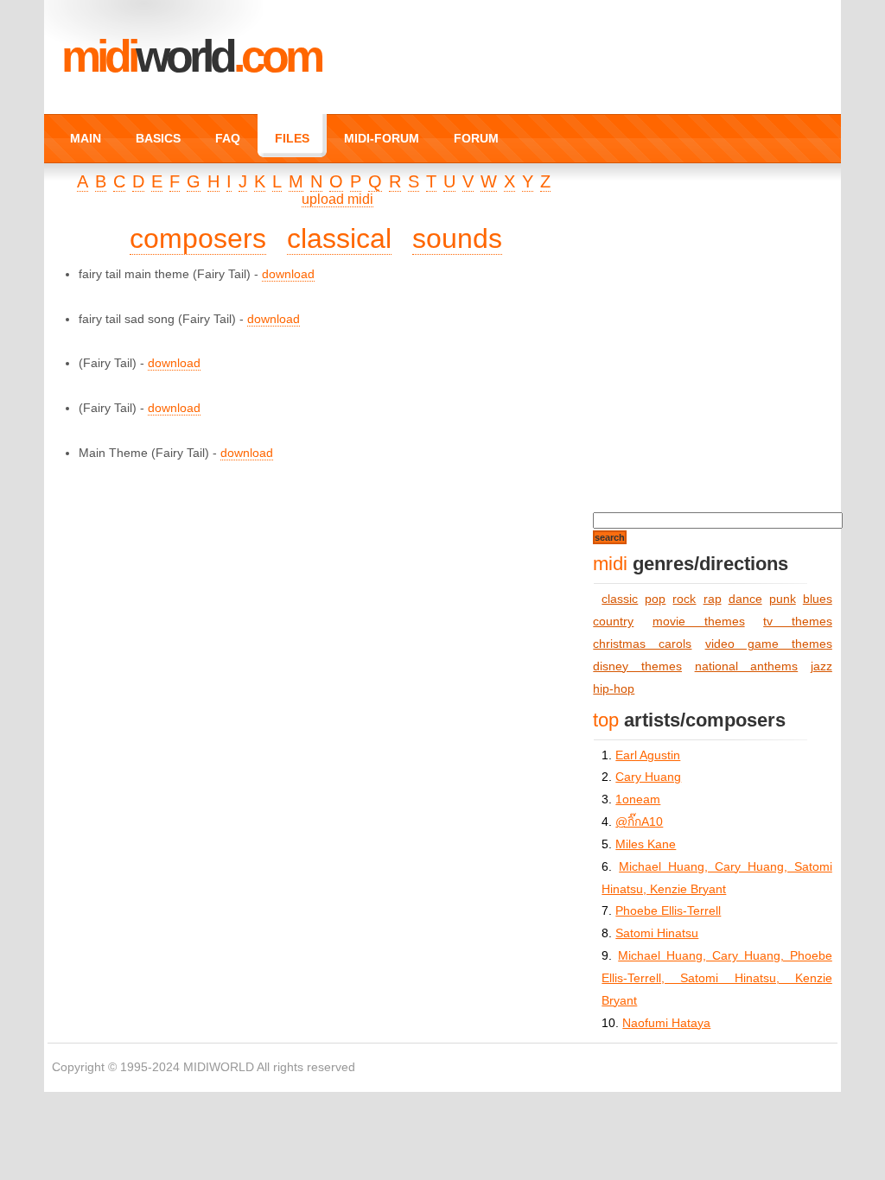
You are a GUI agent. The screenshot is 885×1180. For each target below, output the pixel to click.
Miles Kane (645, 844)
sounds (457, 238)
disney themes (637, 666)
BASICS (158, 138)
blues (817, 599)
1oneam (637, 799)
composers (198, 238)
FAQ (227, 138)
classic (620, 599)
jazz (821, 666)
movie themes (699, 621)
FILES (292, 138)
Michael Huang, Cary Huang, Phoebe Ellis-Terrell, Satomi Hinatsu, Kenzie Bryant (716, 978)
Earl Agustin (647, 755)
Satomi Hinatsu (656, 933)
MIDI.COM (191, 56)
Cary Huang (648, 777)
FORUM (476, 138)
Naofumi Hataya (666, 1023)
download (288, 274)
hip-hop (613, 688)
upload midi (337, 199)
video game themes (768, 644)
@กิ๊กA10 (639, 821)
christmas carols (642, 644)
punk (782, 599)
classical (339, 238)
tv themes (797, 621)
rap (713, 599)
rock (684, 599)
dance (745, 599)
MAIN (85, 138)
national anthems (747, 666)
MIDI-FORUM (381, 138)
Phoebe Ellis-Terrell (668, 910)
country (613, 621)
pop (655, 599)
